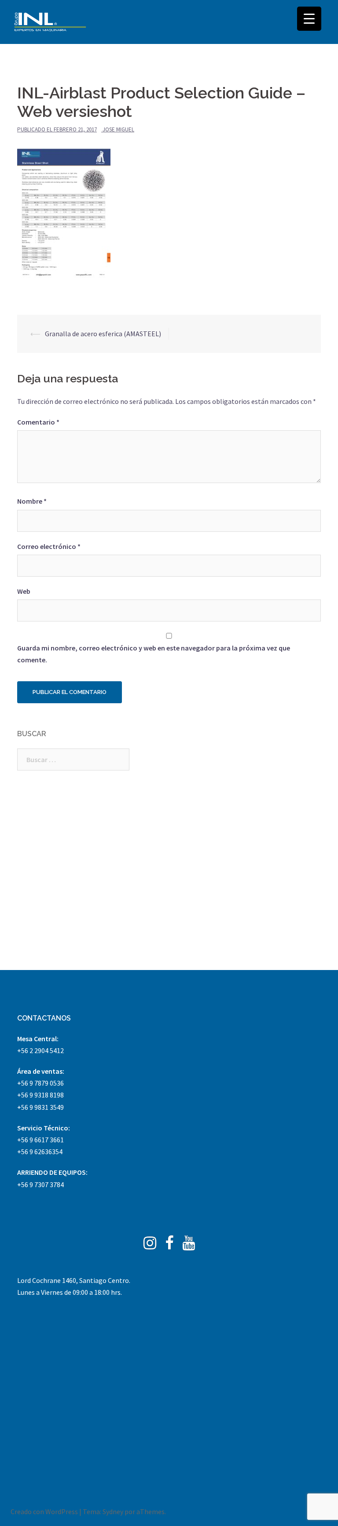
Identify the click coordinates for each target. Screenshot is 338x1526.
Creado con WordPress (44, 1511)
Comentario (38, 422)
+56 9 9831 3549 (40, 1107)
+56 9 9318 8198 (40, 1094)
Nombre (32, 501)
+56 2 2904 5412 (40, 1050)
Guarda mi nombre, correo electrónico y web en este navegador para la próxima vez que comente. (153, 653)
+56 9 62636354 (39, 1151)
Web (23, 591)
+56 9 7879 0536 (40, 1083)
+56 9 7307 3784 (40, 1184)
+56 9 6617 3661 (40, 1139)
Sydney (113, 1511)
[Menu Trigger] (309, 19)
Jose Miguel (118, 129)
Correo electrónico (49, 546)
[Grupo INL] (50, 22)
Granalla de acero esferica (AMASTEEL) (103, 333)
